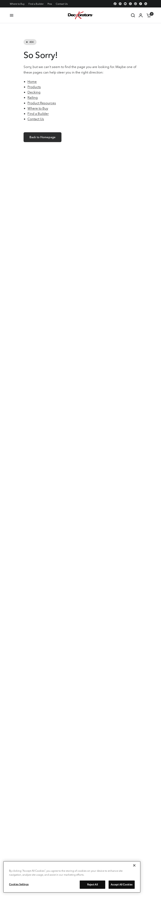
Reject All (92, 884)
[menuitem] (18, 4)
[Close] (134, 865)
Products (34, 87)
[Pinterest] (135, 3)
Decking (33, 92)
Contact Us (62, 3)
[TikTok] (140, 3)
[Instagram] (120, 3)
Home (32, 81)
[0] (148, 15)
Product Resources (41, 103)
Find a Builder (36, 3)
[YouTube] (125, 3)
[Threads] (130, 3)
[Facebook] (115, 3)
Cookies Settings (19, 884)
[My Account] (141, 15)
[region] (72, 877)
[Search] (133, 15)
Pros (50, 3)
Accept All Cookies (122, 884)
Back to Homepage (42, 137)
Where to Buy (17, 3)
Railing (32, 97)
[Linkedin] (145, 3)
